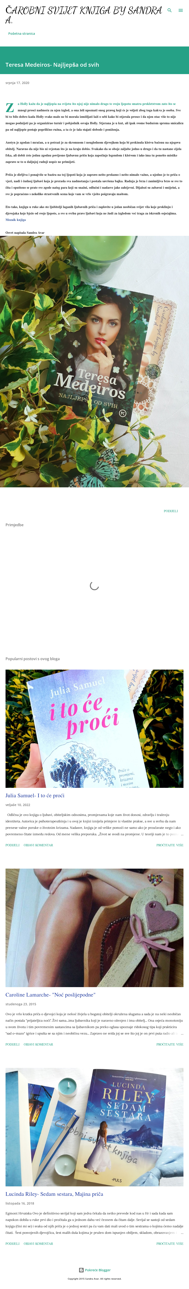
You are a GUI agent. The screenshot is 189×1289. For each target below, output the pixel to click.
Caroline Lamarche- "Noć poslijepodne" (51, 994)
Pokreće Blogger (97, 1270)
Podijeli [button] (171, 511)
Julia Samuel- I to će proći (35, 795)
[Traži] (169, 8)
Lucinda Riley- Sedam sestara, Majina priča (54, 1193)
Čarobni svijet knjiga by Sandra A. (84, 15)
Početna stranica (21, 33)
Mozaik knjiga (16, 219)
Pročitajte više (170, 845)
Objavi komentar (38, 845)
